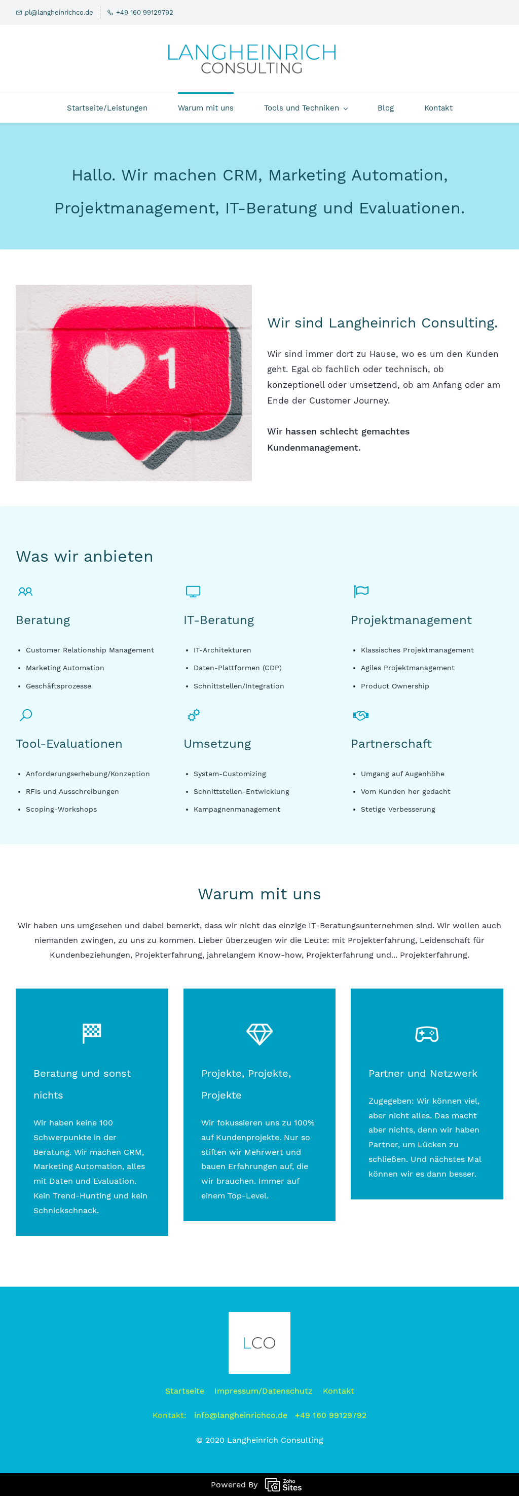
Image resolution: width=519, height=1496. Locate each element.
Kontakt (338, 1391)
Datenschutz (287, 1391)
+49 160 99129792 (330, 1415)
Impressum (236, 1391)
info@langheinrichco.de (240, 1415)
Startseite (184, 1391)
